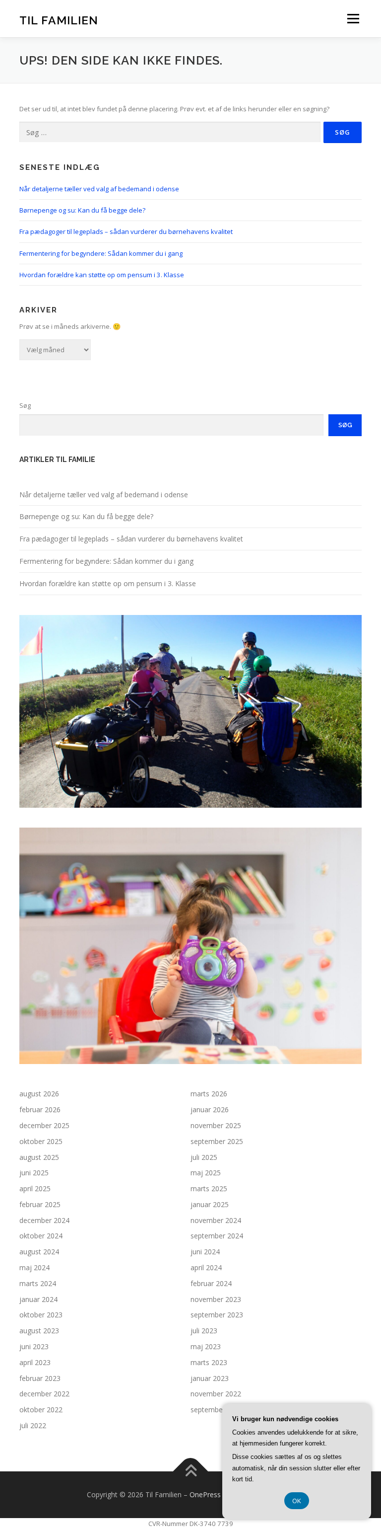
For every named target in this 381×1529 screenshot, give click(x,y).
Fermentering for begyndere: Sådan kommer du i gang (101, 253)
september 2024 (216, 1235)
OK (296, 1500)
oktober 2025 (41, 1141)
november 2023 (215, 1299)
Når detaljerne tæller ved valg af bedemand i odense (99, 188)
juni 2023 (34, 1346)
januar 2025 (209, 1204)
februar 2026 (40, 1109)
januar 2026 (209, 1109)
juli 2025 (203, 1157)
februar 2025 (40, 1204)
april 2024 (206, 1267)
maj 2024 (34, 1267)
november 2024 (215, 1220)
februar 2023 (40, 1378)
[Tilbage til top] (190, 1471)
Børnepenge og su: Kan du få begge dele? (82, 210)
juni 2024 (205, 1251)
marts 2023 (208, 1362)
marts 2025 (208, 1188)
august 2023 (39, 1330)
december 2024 (44, 1220)
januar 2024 (38, 1299)
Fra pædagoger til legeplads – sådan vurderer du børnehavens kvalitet (126, 231)
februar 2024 (211, 1283)
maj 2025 (205, 1172)
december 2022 (44, 1393)
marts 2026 (208, 1093)
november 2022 (215, 1393)
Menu (353, 18)
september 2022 (216, 1409)
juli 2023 (203, 1330)
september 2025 (216, 1141)
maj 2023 (205, 1346)
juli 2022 (32, 1425)
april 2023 (35, 1362)
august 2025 (39, 1157)
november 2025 (215, 1125)
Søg (25, 405)
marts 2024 (37, 1283)
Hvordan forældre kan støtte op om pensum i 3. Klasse (101, 274)
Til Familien (58, 19)
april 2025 (35, 1188)
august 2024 (39, 1251)
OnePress (205, 1494)
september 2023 (216, 1314)
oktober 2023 (41, 1314)
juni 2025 (34, 1172)
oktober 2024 (41, 1235)
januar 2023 (209, 1378)
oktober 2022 (41, 1409)
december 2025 (44, 1125)
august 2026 (39, 1093)
